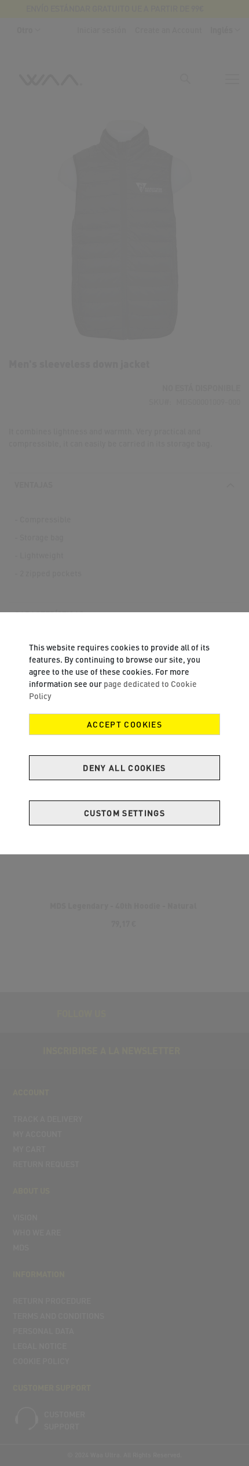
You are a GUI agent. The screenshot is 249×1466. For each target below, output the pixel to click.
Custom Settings (124, 813)
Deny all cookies (124, 768)
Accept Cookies (124, 724)
